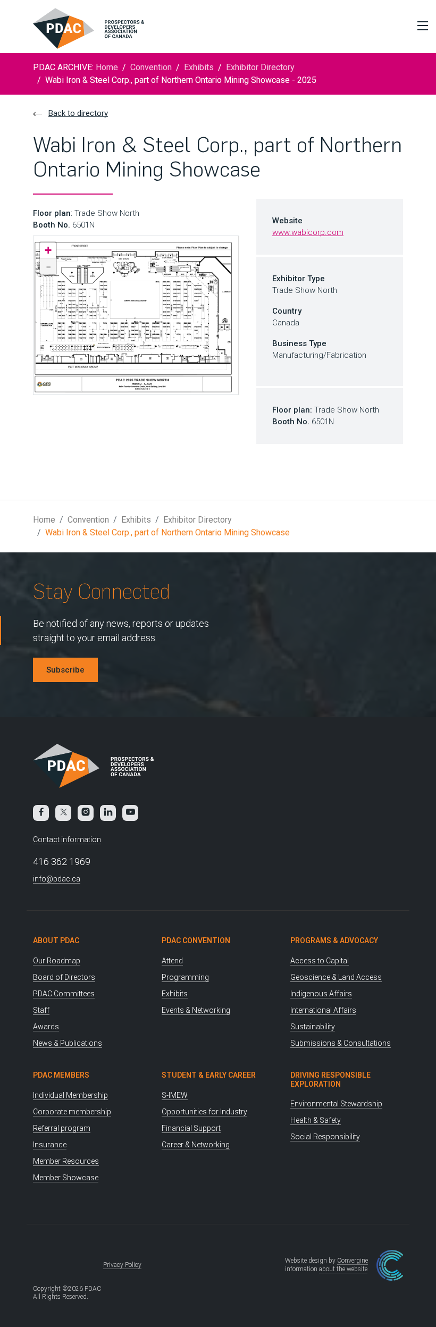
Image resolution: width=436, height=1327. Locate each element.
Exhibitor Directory (260, 67)
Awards (46, 1026)
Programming (185, 977)
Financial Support (191, 1128)
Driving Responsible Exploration (330, 1079)
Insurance (49, 1144)
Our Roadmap (56, 960)
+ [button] (48, 250)
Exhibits (199, 67)
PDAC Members (61, 1075)
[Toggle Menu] (420, 25)
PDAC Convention (196, 940)
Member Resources (66, 1161)
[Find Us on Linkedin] (108, 813)
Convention (151, 67)
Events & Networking (196, 1010)
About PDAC (56, 940)
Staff (41, 1010)
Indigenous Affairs (321, 993)
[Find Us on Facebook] (41, 813)
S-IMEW (175, 1095)
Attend (172, 960)
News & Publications (67, 1043)
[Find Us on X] (63, 813)
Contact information (67, 839)
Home (107, 67)
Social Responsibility (325, 1136)
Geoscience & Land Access (336, 977)
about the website (343, 1269)
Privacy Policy (122, 1265)
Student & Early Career (209, 1075)
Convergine (352, 1260)
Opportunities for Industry (204, 1111)
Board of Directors (64, 977)
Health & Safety (315, 1120)
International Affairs (323, 1010)
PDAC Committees (64, 993)
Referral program (61, 1128)
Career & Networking (196, 1144)
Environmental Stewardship (336, 1103)
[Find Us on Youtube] (130, 813)
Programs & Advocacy (334, 940)
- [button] (48, 266)
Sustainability (312, 1026)
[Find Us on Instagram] (86, 813)
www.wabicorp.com (307, 232)
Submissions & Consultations (340, 1043)
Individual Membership (70, 1095)
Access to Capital (319, 960)
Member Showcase (65, 1177)
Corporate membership (72, 1111)
